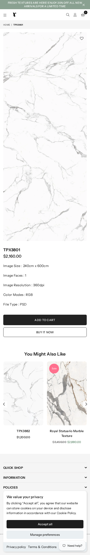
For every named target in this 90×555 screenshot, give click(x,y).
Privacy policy (16, 547)
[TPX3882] (23, 393)
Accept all (45, 524)
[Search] (67, 14)
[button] (83, 14)
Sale (54, 368)
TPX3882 (23, 431)
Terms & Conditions (42, 547)
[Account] (75, 14)
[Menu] (5, 14)
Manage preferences (45, 535)
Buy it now (45, 332)
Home (6, 24)
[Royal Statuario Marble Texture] (67, 393)
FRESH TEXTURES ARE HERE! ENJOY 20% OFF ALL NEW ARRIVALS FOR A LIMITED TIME (45, 4)
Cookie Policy (66, 513)
